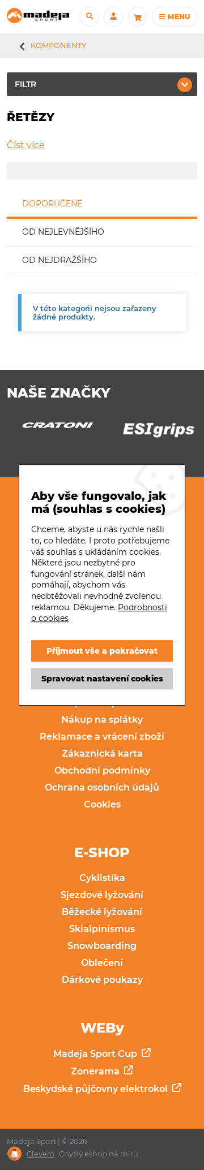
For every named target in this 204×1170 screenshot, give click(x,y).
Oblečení (102, 962)
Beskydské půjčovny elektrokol (96, 1088)
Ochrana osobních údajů (102, 787)
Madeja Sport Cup (96, 1053)
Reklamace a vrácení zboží (102, 736)
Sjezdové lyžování (102, 895)
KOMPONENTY (58, 45)
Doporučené (52, 203)
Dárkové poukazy (102, 979)
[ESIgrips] (85, 433)
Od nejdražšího (59, 260)
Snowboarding (102, 945)
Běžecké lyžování (102, 911)
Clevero (40, 1154)
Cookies (102, 804)
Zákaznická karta (102, 753)
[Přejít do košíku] (137, 16)
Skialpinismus (102, 928)
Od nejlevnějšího (63, 232)
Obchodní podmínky (102, 770)
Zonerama (96, 1071)
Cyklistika (102, 878)
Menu (177, 16)
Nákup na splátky (102, 719)
